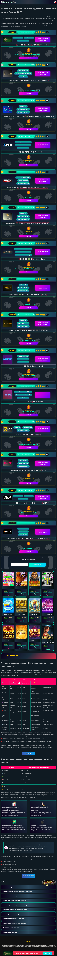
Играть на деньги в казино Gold (43, 216)
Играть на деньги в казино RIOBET (43, 39)
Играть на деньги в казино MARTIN (43, 531)
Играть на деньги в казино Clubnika (43, 109)
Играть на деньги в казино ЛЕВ (43, 73)
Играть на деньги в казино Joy (43, 252)
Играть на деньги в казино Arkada (43, 359)
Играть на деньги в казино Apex (43, 145)
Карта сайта (28, 941)
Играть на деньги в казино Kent (43, 463)
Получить (47, 953)
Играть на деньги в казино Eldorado (43, 287)
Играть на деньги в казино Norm (43, 180)
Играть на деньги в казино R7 (43, 429)
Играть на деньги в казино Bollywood (43, 323)
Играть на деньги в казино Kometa (43, 394)
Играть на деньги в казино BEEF (43, 497)
